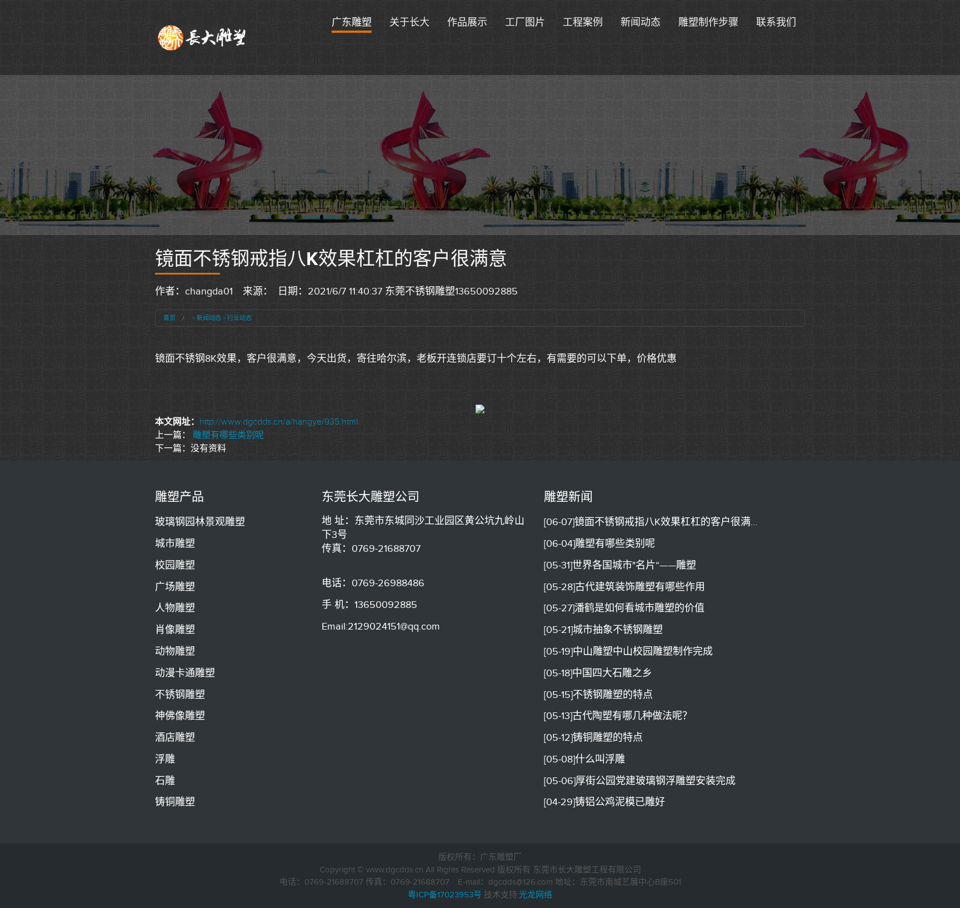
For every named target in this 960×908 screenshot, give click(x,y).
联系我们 (776, 22)
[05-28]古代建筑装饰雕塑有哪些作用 (624, 586)
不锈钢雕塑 (180, 694)
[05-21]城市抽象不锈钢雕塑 (603, 629)
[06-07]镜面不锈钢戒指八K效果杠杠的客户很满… (650, 521)
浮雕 (165, 759)
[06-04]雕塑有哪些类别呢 (599, 543)
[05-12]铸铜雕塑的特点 (593, 737)
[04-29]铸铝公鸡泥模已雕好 (604, 801)
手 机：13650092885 (369, 604)
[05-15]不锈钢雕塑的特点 (598, 694)
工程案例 (583, 22)
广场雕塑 (175, 586)
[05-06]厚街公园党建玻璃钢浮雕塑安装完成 (640, 780)
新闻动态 (641, 22)
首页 (169, 318)
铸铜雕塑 (175, 801)
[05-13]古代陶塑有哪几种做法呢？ (618, 715)
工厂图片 (525, 22)
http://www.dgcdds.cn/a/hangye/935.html (278, 422)
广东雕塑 (352, 22)
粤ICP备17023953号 (445, 894)
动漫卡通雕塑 (185, 672)
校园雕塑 (175, 565)
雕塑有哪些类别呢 (228, 435)
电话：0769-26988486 (373, 582)
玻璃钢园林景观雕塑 (200, 521)
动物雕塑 (175, 651)
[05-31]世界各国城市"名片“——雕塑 (620, 565)
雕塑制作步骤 (708, 22)
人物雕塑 (175, 607)
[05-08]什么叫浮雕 (584, 759)
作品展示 (467, 22)
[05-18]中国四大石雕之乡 (598, 672)
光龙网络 (535, 894)
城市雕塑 (175, 543)
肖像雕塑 (175, 629)
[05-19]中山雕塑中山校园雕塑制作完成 (628, 651)
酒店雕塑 (175, 737)
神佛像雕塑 (180, 715)
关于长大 (409, 22)
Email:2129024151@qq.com (381, 626)
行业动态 (239, 318)
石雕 (165, 780)
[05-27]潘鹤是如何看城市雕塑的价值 (624, 607)
